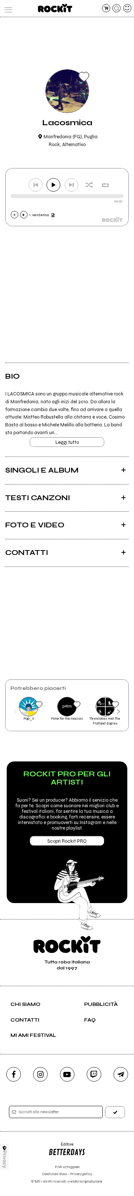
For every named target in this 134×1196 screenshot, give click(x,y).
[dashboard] (127, 8)
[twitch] (94, 1074)
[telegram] (121, 1074)
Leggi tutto (67, 442)
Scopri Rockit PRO (67, 841)
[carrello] (106, 8)
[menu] (7, 8)
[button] (15, 711)
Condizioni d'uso (54, 1174)
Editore (60, 1147)
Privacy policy (81, 1174)
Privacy (4, 1159)
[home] (55, 8)
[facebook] (13, 1074)
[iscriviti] (115, 1112)
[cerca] (116, 8)
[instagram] (40, 1074)
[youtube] (67, 1074)
